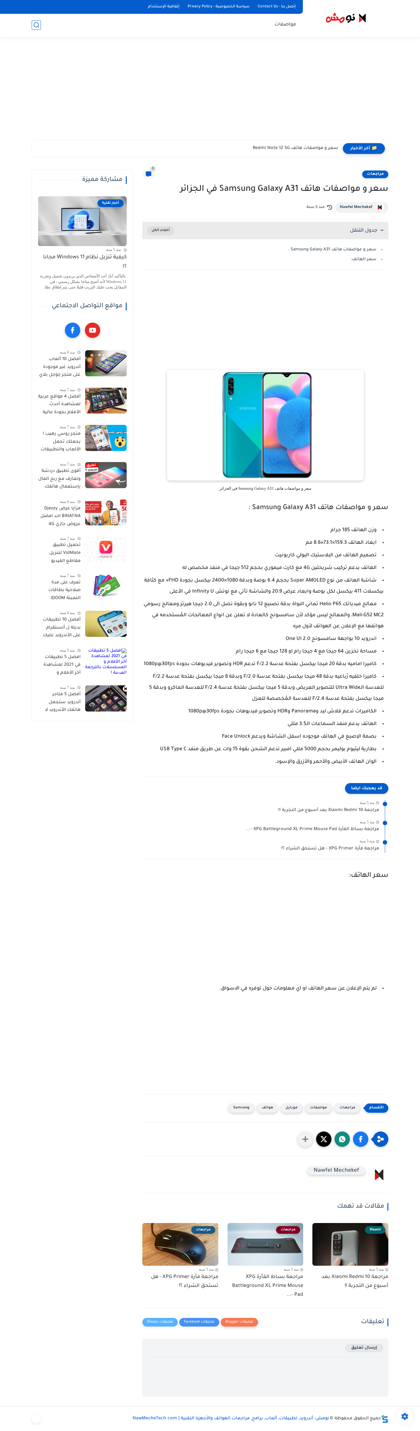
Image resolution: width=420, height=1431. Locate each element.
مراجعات (375, 174)
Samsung (241, 1108)
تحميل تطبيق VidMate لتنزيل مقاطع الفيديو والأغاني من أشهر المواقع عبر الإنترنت (61, 554)
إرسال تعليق (364, 1348)
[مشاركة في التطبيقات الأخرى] (305, 1139)
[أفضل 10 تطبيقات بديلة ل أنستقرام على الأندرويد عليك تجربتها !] (106, 624)
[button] (360, 1139)
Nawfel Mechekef (356, 207)
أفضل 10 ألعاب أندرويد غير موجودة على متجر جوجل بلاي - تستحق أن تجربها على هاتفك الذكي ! (60, 368)
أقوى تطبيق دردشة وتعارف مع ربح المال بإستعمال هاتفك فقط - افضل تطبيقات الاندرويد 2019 (59, 480)
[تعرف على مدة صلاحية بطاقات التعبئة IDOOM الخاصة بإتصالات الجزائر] (106, 587)
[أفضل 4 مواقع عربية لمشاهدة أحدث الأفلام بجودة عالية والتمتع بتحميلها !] (106, 400)
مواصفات (285, 24)
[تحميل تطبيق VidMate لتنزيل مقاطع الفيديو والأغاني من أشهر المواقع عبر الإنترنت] (106, 549)
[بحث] (36, 25)
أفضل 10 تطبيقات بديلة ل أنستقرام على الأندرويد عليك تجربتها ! (62, 628)
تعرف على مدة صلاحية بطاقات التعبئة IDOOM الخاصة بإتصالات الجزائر (63, 591)
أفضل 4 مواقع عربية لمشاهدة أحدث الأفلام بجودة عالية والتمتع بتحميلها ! (59, 405)
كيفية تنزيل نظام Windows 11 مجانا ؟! (85, 262)
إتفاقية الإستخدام (164, 7)
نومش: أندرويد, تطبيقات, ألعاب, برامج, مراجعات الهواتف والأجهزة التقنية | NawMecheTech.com (231, 1418)
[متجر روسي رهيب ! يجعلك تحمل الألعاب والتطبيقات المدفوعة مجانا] (106, 438)
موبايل (291, 1108)
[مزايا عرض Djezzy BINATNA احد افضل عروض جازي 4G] (106, 512)
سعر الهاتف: (363, 259)
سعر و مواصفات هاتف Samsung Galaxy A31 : (332, 249)
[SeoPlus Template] (384, 1419)
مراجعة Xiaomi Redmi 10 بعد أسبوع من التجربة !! (328, 810)
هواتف (267, 1108)
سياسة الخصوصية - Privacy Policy (219, 7)
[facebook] (72, 330)
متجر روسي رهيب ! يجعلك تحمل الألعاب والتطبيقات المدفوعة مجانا (61, 443)
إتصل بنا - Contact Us (277, 7)
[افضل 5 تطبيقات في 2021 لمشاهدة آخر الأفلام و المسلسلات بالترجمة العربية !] (106, 661)
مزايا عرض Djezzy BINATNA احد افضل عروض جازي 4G (60, 516)
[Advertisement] (210, 92)
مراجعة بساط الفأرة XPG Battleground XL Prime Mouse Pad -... (312, 829)
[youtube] (92, 330)
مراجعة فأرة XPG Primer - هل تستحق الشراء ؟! (330, 848)
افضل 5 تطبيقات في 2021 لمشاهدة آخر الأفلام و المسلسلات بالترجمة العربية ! (62, 666)
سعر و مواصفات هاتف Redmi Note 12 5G (295, 148)
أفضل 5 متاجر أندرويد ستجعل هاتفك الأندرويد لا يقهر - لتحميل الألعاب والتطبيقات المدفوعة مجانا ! (61, 703)
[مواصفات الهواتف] (36, 1418)
